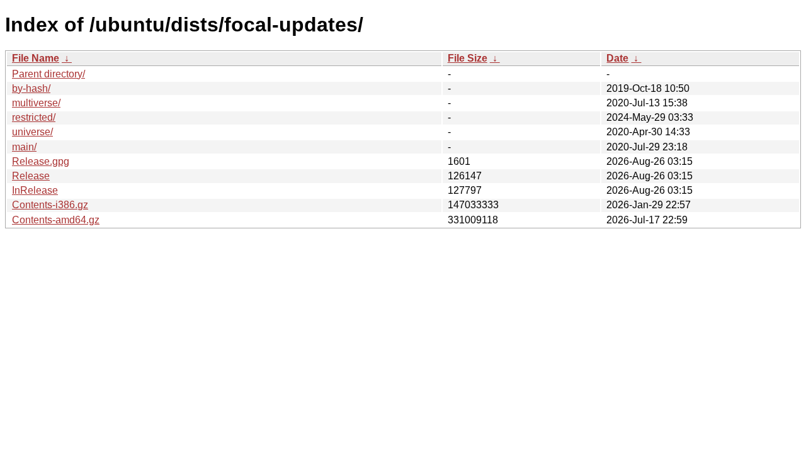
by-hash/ (31, 88)
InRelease (35, 190)
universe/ (32, 131)
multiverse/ (36, 103)
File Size (467, 58)
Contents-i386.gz (50, 204)
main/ (24, 147)
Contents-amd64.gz (55, 220)
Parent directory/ (48, 74)
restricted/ (33, 117)
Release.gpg (40, 161)
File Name (35, 58)
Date (617, 58)
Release (31, 176)
